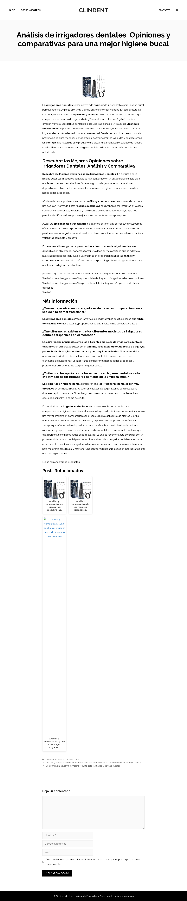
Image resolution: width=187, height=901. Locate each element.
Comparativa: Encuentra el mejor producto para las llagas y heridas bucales (83, 766)
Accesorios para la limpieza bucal (62, 759)
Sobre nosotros (31, 10)
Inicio (12, 10)
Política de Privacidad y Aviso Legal (93, 896)
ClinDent (93, 10)
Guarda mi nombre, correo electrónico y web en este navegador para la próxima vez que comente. (93, 862)
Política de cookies (124, 896)
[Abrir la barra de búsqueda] (177, 10)
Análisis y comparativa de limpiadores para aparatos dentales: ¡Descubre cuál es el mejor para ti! (93, 762)
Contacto (164, 10)
